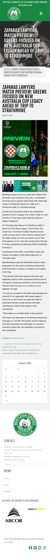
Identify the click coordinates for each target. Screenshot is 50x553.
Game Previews (17, 338)
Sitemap (7, 491)
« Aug (6, 401)
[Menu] (41, 13)
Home (7, 69)
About (6, 485)
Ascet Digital (8, 542)
